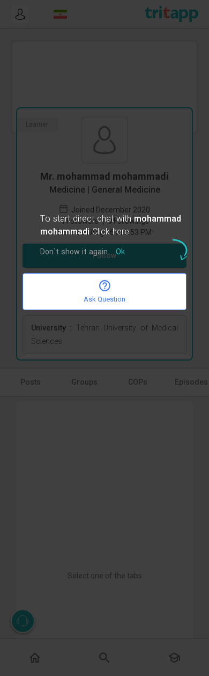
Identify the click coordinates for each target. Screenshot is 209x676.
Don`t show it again (74, 252)
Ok (120, 252)
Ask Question (104, 299)
